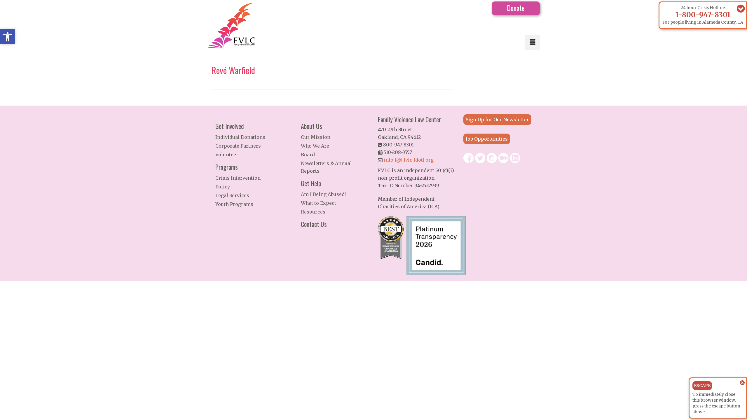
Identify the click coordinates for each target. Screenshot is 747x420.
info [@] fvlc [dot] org (409, 160)
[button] (7, 36)
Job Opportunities (487, 139)
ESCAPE (702, 385)
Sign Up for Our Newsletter (497, 120)
